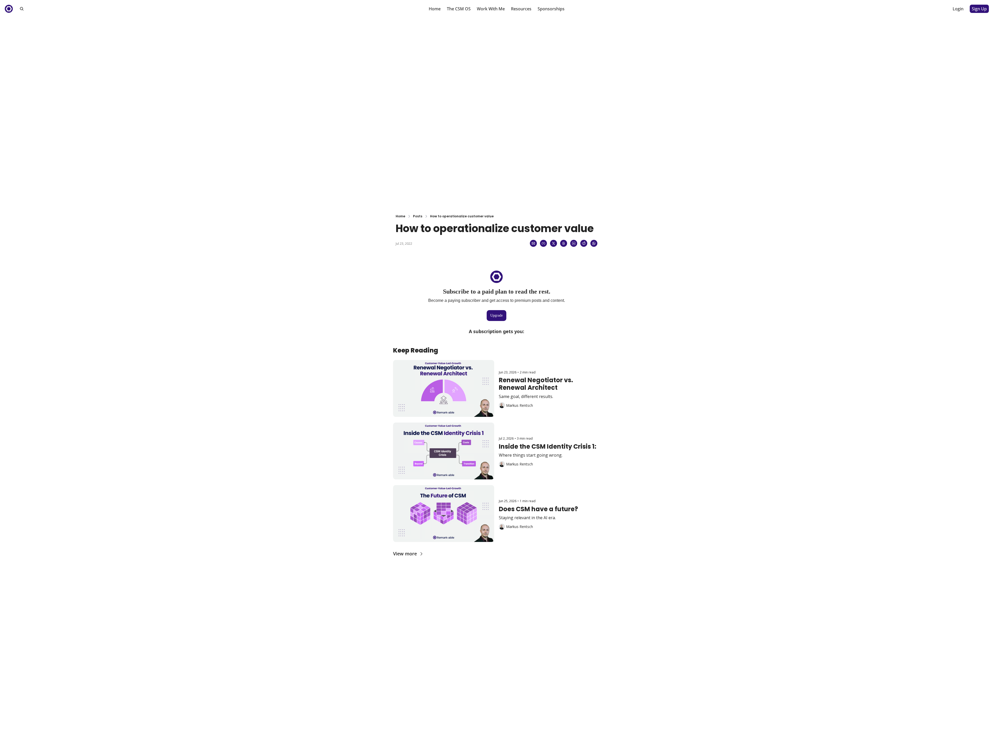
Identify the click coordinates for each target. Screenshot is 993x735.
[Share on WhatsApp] (593, 243)
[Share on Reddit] (583, 243)
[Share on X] (553, 243)
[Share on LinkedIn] (573, 243)
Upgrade (496, 315)
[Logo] (8, 8)
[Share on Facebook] (543, 243)
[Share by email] (533, 243)
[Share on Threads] (563, 243)
